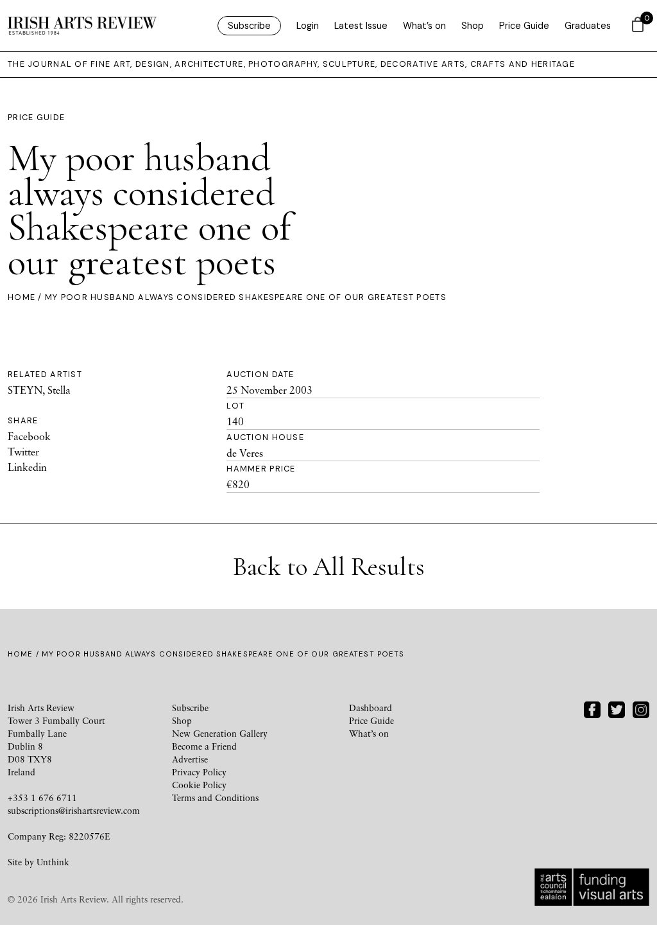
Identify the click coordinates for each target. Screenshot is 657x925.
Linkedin (27, 467)
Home (21, 297)
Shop (472, 25)
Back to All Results (329, 566)
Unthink (53, 861)
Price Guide (524, 25)
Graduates (588, 25)
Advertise (190, 758)
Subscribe (249, 25)
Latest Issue (361, 25)
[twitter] (616, 708)
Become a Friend (204, 746)
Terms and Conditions (215, 797)
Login (307, 25)
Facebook (29, 436)
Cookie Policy (199, 784)
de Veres (244, 452)
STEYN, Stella (39, 389)
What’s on (424, 25)
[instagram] (641, 708)
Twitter (23, 451)
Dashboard (370, 707)
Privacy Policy (199, 771)
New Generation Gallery (220, 733)
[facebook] (592, 708)
